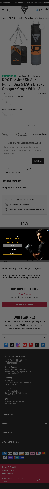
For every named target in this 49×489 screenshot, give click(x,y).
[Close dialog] (48, 230)
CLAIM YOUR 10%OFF (12, 249)
